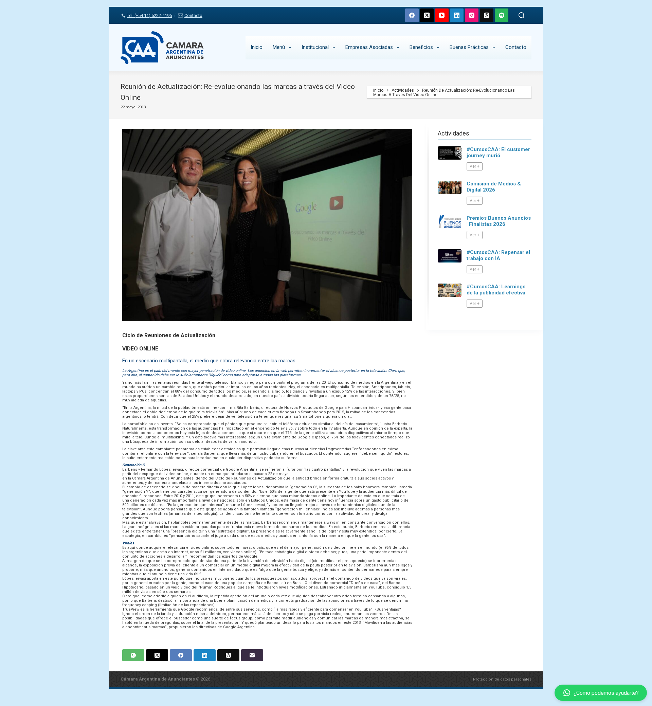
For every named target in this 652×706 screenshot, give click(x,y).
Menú (279, 47)
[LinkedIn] (457, 15)
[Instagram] (471, 15)
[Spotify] (501, 15)
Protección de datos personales (502, 679)
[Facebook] (412, 15)
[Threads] (486, 15)
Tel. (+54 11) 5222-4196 (149, 15)
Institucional (315, 47)
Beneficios (421, 47)
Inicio (256, 47)
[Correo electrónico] (252, 655)
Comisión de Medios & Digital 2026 (494, 187)
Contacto (193, 15)
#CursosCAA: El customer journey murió (498, 152)
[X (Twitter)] (427, 15)
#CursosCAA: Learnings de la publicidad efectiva (496, 290)
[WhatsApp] (133, 655)
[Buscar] (522, 15)
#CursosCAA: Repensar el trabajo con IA (498, 255)
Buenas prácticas (469, 47)
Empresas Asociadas (369, 47)
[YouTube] (442, 15)
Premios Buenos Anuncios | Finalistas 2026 (499, 221)
